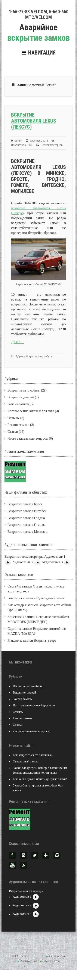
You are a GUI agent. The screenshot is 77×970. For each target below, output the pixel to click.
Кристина (14, 617)
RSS (23, 865)
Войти (23, 956)
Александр (15, 605)
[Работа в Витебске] (50, 961)
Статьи (12, 431)
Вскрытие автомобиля (39, 356)
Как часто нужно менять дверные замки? (40, 779)
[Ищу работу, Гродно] (28, 961)
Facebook (12, 855)
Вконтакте (23, 855)
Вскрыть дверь (45, 640)
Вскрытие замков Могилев (27, 531)
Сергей (12, 628)
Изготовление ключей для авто (30, 411)
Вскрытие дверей (20, 397)
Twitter (34, 855)
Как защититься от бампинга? (32, 755)
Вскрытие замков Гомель (26, 525)
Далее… (17, 342)
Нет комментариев (52, 145)
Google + (45, 855)
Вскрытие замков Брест (24, 504)
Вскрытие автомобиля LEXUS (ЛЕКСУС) (33, 121)
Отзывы (13, 418)
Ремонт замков (18, 425)
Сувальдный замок (50, 598)
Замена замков (18, 404)
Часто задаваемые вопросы (27, 438)
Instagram (56, 855)
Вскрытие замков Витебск (26, 511)
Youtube (12, 865)
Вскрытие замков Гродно (26, 518)
